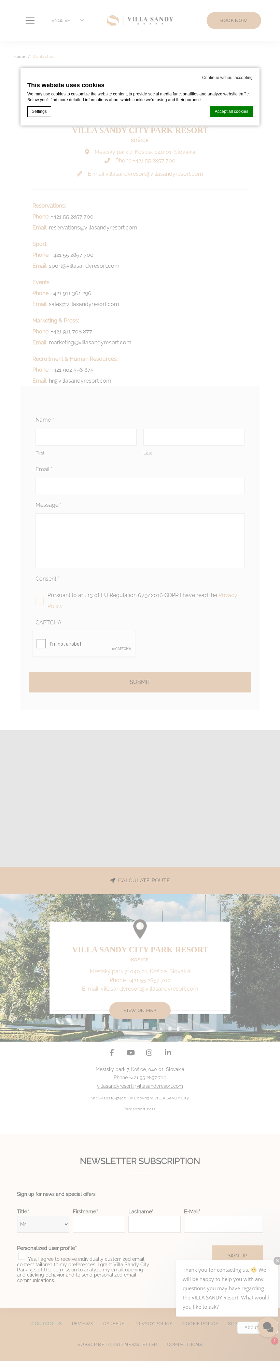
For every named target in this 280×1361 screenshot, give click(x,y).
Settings (39, 111)
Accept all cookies (231, 111)
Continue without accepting (227, 77)
